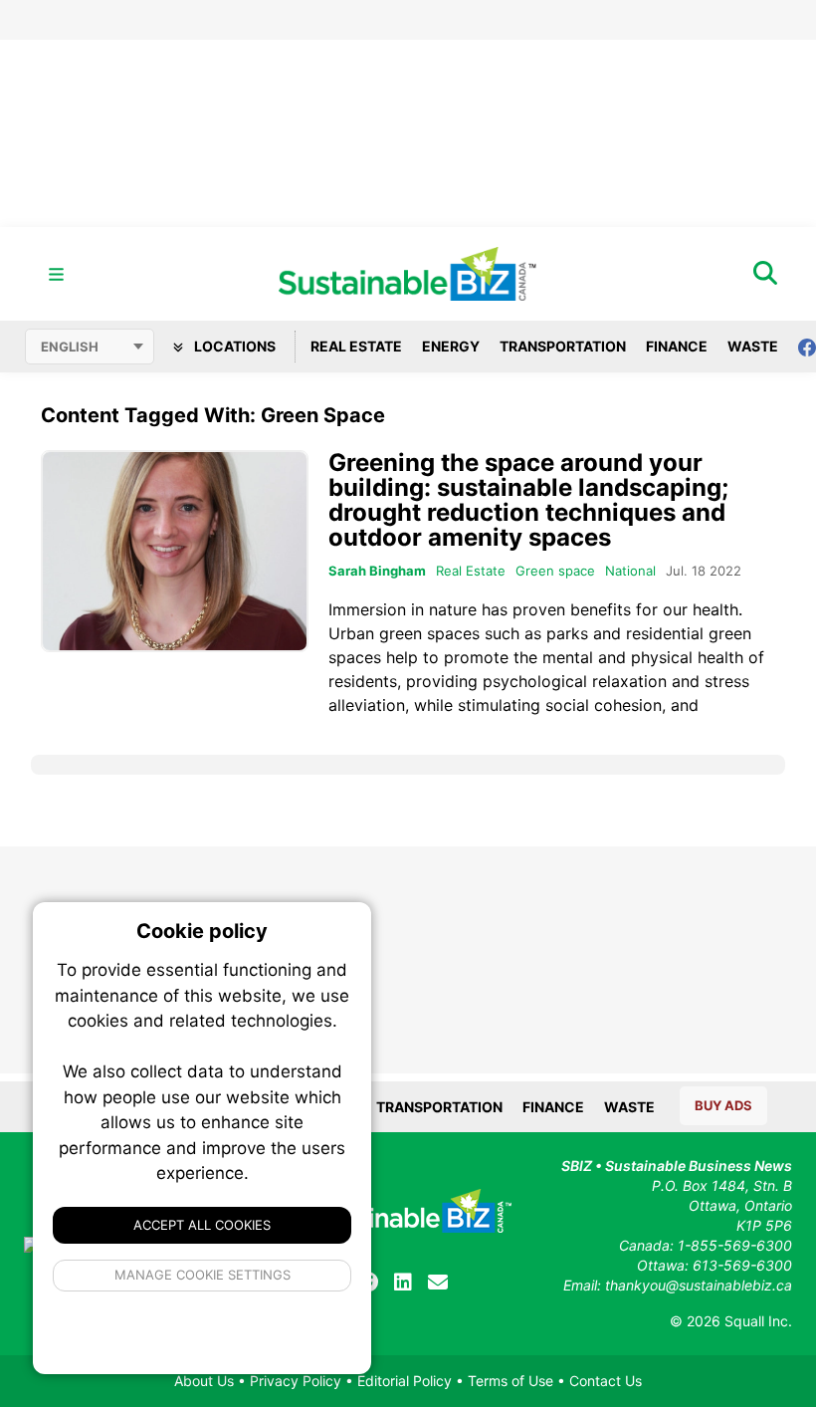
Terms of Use (510, 1380)
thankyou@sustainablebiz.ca (698, 1285)
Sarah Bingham (377, 571)
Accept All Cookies (202, 1225)
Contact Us (605, 1380)
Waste (752, 346)
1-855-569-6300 (735, 1245)
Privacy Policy (295, 1380)
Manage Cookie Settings (202, 1275)
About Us (204, 1380)
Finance (677, 346)
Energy (451, 346)
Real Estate (356, 346)
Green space (555, 571)
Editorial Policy (404, 1380)
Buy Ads (723, 1105)
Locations (233, 346)
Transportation (563, 346)
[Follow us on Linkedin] (403, 1282)
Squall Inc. (758, 1320)
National (630, 571)
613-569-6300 (742, 1265)
